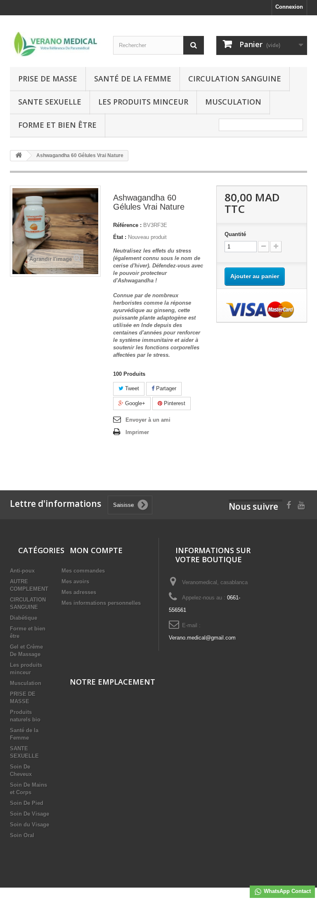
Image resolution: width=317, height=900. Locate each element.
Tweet (131, 388)
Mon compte (96, 550)
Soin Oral (22, 835)
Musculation (233, 102)
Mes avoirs (75, 581)
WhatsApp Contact (286, 891)
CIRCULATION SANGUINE (234, 79)
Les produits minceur (143, 102)
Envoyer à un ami (147, 420)
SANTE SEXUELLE (49, 102)
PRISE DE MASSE (47, 79)
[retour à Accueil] (18, 155)
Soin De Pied (26, 803)
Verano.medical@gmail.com (202, 638)
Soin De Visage (29, 814)
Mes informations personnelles (101, 603)
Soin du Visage (29, 824)
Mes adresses (79, 592)
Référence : (127, 225)
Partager (165, 388)
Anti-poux (22, 571)
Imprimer (137, 432)
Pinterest (173, 403)
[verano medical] (55, 44)
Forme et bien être (57, 125)
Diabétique (23, 618)
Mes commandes (83, 571)
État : (119, 237)
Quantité (235, 234)
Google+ (134, 403)
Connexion (289, 7)
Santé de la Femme (132, 79)
